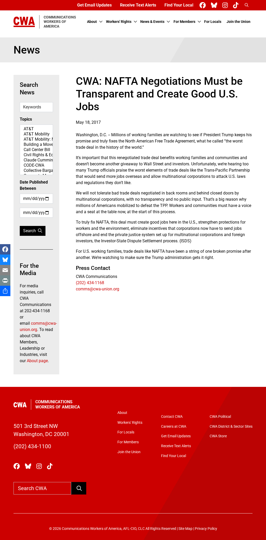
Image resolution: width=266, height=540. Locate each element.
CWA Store (218, 436)
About (92, 21)
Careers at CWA (173, 426)
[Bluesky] (5, 260)
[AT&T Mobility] (36, 134)
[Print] (5, 280)
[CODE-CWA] (36, 165)
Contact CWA (172, 416)
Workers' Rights (118, 21)
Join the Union (238, 21)
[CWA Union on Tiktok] (237, 5)
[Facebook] (5, 249)
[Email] (5, 270)
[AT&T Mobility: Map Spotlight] (36, 139)
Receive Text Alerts (138, 5)
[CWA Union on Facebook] (204, 5)
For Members (184, 21)
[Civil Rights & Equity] (36, 155)
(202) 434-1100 (32, 446)
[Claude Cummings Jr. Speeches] (36, 160)
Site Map (185, 528)
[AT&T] (36, 129)
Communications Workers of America (57, 404)
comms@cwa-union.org (97, 289)
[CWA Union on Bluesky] (215, 5)
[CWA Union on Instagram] (226, 5)
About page (37, 360)
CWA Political (220, 416)
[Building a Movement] (36, 144)
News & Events (152, 21)
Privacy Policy (206, 528)
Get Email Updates (94, 5)
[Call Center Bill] (36, 149)
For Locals (212, 21)
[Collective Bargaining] (36, 170)
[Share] (5, 291)
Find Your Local (178, 5)
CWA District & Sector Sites (231, 426)
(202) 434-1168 (90, 282)
